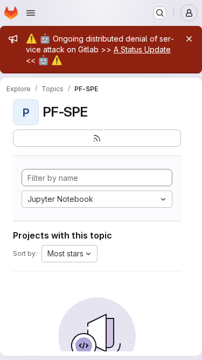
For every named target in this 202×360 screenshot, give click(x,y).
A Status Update (142, 49)
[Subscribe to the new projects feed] (97, 138)
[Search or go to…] (160, 12)
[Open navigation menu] (30, 13)
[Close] (189, 38)
